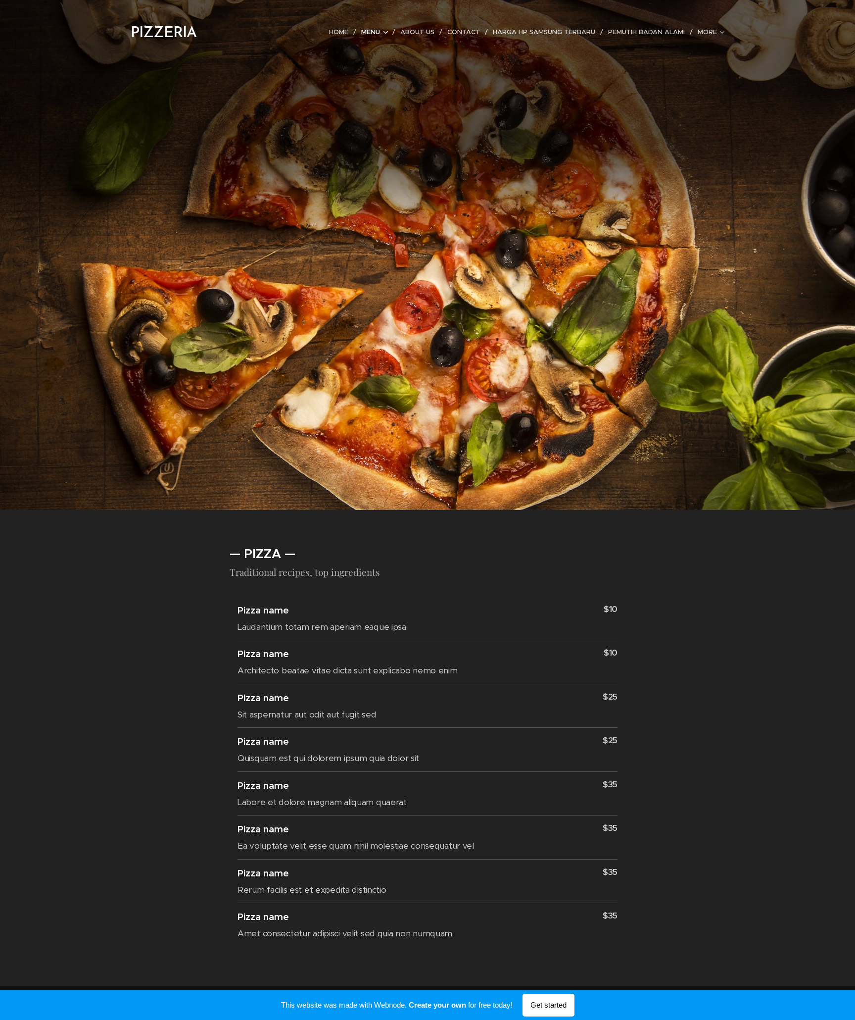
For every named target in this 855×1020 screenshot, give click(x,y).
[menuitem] (341, 32)
